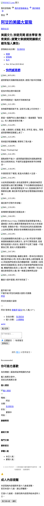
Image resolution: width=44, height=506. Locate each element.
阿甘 (3, 296)
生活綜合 (21, 49)
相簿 (8, 54)
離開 (14, 501)
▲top (3, 324)
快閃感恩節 (13, 70)
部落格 (9, 57)
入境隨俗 (20, 320)
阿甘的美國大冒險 (16, 22)
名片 (8, 60)
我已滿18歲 (6, 501)
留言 (20, 310)
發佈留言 (5, 343)
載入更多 (5, 329)
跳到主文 (5, 29)
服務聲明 (26, 469)
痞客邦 (15, 310)
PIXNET (11, 467)
